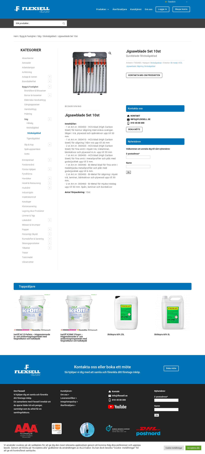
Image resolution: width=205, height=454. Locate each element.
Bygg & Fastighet (28, 36)
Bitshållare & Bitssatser (35, 90)
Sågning (140, 66)
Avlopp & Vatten (29, 77)
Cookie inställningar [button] (174, 448)
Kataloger (26, 201)
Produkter (101, 9)
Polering (28, 114)
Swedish (171, 2)
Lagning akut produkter (33, 211)
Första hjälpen (29, 169)
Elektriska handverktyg (35, 100)
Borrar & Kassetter (33, 95)
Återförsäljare (120, 9)
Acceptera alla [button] (193, 448)
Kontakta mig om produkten (144, 75)
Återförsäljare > (67, 405)
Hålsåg (30, 123)
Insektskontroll (29, 197)
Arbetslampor (28, 67)
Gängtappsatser (32, 104)
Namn (129, 163)
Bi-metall (174, 63)
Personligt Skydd (30, 234)
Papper (25, 229)
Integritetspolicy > (69, 401)
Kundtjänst (136, 9)
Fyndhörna (27, 174)
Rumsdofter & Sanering (33, 239)
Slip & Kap (29, 144)
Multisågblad (33, 127)
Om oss (148, 9)
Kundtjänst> (66, 391)
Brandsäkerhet (29, 81)
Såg (39, 36)
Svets (26, 154)
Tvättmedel (27, 257)
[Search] (64, 23)
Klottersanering (29, 206)
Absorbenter (28, 58)
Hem (16, 36)
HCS (180, 63)
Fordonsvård (28, 164)
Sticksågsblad (49, 36)
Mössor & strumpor (31, 225)
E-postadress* (133, 153)
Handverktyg (30, 109)
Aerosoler (26, 63)
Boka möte (134, 129)
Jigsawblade (131, 66)
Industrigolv (27, 192)
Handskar (26, 178)
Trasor (25, 252)
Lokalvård (26, 220)
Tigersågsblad (33, 138)
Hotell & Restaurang (31, 183)
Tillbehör (26, 248)
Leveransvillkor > (68, 398)
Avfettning (27, 72)
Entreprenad (28, 160)
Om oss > (64, 394)
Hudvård (26, 188)
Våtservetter (28, 262)
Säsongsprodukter (30, 243)
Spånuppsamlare (32, 149)
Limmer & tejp (28, 215)
